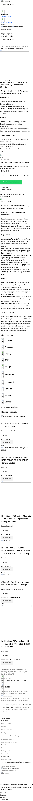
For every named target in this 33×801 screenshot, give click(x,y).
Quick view (8, 578)
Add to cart (14, 176)
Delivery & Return (6, 751)
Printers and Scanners (7, 739)
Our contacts (5, 747)
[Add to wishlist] (13, 578)
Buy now (25, 176)
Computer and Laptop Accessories (17, 46)
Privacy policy (5, 754)
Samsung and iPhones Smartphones (12, 736)
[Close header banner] (2, 776)
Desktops (4, 733)
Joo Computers (6, 698)
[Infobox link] (16, 678)
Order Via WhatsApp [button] (12, 182)
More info (3, 792)
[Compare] (3, 578)
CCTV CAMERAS (6, 723)
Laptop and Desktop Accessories (11, 48)
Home (2, 46)
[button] (7, 601)
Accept (10, 792)
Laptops (3, 726)
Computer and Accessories (9, 742)
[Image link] (6, 696)
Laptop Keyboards (6, 729)
